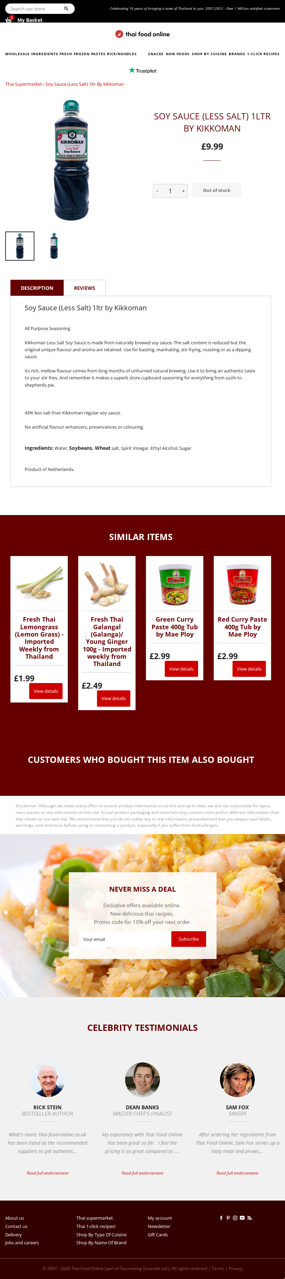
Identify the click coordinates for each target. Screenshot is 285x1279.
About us (14, 1218)
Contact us (16, 1226)
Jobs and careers (22, 1242)
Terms (218, 1268)
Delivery (13, 1234)
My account (160, 1218)
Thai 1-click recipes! (95, 1226)
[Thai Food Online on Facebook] (222, 1218)
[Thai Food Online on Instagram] (236, 1218)
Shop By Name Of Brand (101, 1242)
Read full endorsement (47, 1173)
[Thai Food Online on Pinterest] (229, 1218)
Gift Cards (158, 1234)
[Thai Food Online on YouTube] (243, 1218)
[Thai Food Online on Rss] (250, 1218)
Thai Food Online (87, 1268)
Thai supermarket (23, 84)
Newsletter (159, 1226)
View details (46, 691)
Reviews (84, 288)
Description (37, 288)
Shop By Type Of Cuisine (101, 1234)
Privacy (236, 1268)
